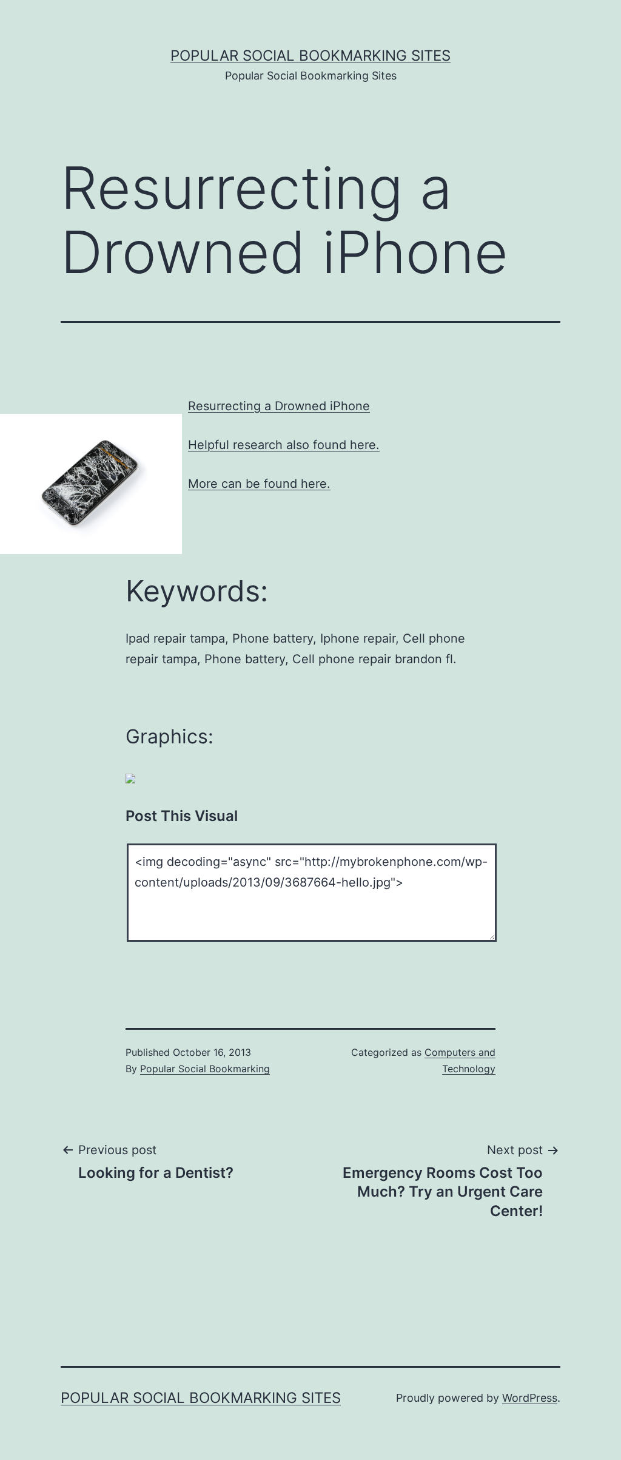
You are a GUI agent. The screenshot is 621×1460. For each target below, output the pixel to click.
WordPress (529, 1397)
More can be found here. (259, 483)
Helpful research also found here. (284, 445)
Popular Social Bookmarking (205, 1069)
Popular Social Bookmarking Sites (310, 55)
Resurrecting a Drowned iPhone (279, 406)
